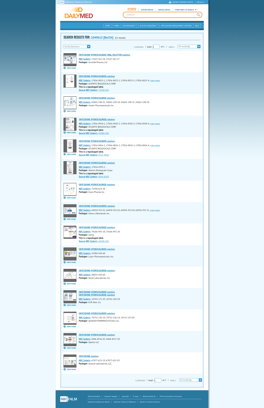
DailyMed (79, 12)
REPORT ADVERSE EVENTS (182, 2)
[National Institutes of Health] (63, 2)
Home (107, 25)
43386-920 (103, 133)
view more (155, 80)
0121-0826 (103, 155)
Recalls (200, 2)
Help (197, 25)
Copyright (125, 396)
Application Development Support (176, 25)
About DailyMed (94, 396)
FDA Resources (128, 25)
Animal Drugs (164, 10)
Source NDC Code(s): (88, 90)
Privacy (136, 396)
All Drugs (131, 10)
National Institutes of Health (99, 402)
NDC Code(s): (85, 59)
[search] (198, 14)
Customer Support (110, 396)
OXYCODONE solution (89, 356)
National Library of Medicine (79, 2)
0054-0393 (103, 176)
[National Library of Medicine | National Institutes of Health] (68, 399)
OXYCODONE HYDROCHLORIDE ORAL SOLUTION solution (104, 55)
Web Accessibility (149, 396)
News (117, 25)
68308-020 (103, 241)
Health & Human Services (150, 402)
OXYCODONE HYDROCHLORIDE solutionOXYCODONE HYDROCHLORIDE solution (97, 293)
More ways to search (184, 10)
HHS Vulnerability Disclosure (171, 396)
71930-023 (103, 90)
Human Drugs (147, 10)
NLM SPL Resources (148, 25)
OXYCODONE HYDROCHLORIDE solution (97, 76)
